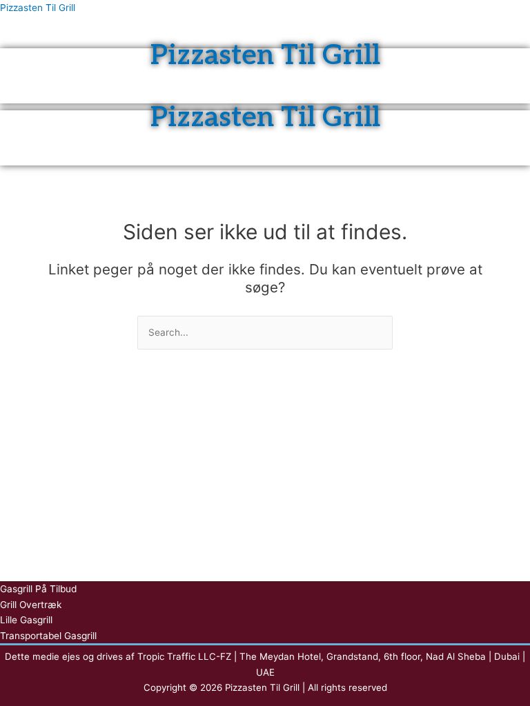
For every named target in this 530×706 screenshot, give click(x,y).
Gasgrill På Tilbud (38, 588)
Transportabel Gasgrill (48, 635)
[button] (265, 45)
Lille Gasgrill (26, 619)
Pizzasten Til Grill (37, 7)
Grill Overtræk (30, 604)
